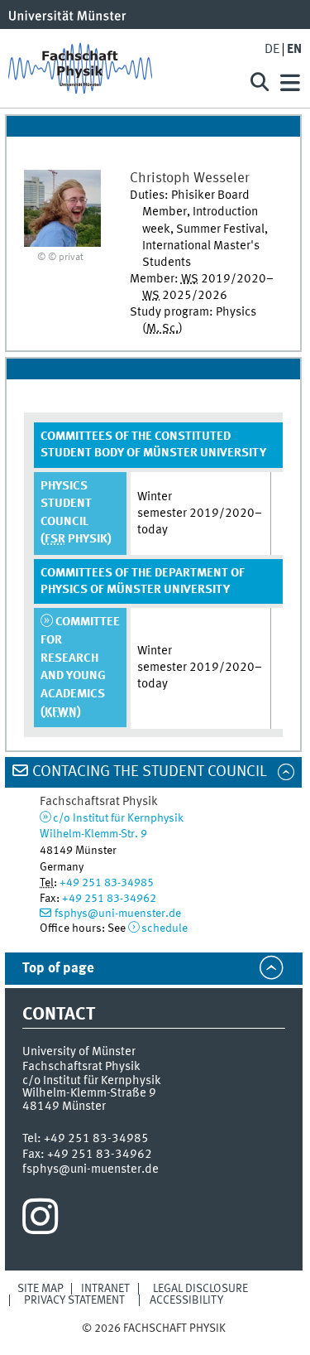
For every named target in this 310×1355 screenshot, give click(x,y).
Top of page (58, 969)
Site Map (40, 1289)
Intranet (105, 1289)
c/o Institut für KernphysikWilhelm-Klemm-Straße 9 (91, 1087)
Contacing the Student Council (149, 771)
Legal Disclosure (200, 1289)
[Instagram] (40, 1221)
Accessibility (186, 1300)
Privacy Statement (74, 1300)
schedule (164, 928)
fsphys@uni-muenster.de (118, 913)
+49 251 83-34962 (109, 898)
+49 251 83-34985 (107, 883)
